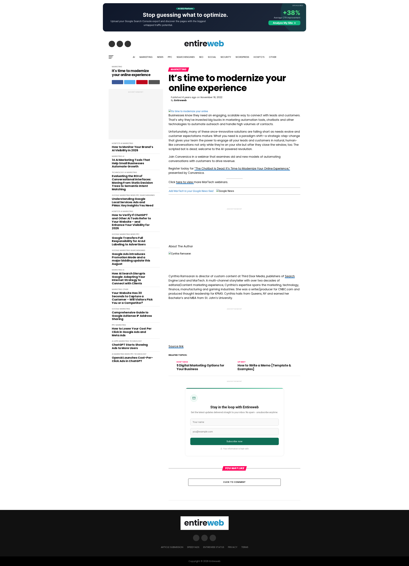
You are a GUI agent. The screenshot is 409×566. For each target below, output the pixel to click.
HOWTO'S (116, 143)
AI (134, 57)
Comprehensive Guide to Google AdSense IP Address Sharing (132, 316)
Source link (176, 346)
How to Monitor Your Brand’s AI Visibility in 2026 (132, 148)
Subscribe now (234, 441)
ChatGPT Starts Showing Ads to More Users (130, 346)
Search (290, 276)
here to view (185, 182)
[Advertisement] (136, 115)
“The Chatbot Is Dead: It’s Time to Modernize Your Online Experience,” (242, 168)
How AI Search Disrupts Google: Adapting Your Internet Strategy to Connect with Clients (128, 278)
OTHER (272, 57)
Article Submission (172, 547)
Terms (244, 547)
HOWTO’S (259, 57)
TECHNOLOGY (118, 172)
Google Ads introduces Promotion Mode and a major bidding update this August (131, 259)
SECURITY (225, 57)
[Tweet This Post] (129, 82)
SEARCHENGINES (186, 57)
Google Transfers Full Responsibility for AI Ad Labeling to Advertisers (129, 241)
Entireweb (180, 100)
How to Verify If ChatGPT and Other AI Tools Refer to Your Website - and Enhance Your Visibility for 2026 (131, 221)
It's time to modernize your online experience (131, 73)
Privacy (232, 547)
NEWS (160, 57)
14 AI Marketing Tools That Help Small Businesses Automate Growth (131, 163)
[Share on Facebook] (117, 82)
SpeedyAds (193, 547)
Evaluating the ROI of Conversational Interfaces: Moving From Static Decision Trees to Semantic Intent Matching (132, 182)
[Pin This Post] (142, 82)
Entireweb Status (213, 547)
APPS (116, 341)
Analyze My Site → (284, 22)
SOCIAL (212, 57)
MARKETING (146, 57)
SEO (201, 57)
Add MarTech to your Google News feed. (191, 191)
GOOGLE (115, 195)
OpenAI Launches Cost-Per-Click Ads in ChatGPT (132, 359)
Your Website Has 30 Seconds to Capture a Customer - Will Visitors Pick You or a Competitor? (132, 298)
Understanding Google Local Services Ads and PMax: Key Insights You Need (132, 202)
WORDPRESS (242, 57)
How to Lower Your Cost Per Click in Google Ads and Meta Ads (132, 332)
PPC (170, 57)
